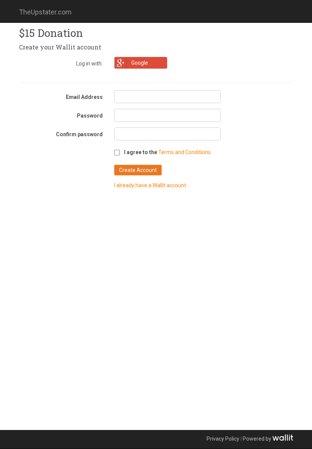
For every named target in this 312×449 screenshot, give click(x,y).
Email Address (84, 97)
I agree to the (140, 152)
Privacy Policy (223, 439)
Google (139, 63)
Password (90, 116)
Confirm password (79, 134)
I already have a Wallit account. (150, 185)
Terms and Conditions (184, 152)
